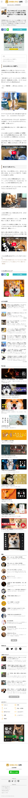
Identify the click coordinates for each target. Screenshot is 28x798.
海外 (18, 704)
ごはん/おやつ (20, 711)
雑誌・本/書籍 (20, 708)
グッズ (5, 708)
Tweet (5, 29)
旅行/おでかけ (7, 711)
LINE (8, 29)
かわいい (6, 704)
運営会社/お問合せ (5, 790)
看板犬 (5, 718)
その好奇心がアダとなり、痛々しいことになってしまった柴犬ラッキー (16, 658)
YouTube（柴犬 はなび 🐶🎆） (9, 110)
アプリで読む (19, 29)
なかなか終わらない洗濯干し (10, 59)
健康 (5, 715)
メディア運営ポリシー (6, 787)
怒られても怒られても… (8, 61)
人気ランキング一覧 (14, 696)
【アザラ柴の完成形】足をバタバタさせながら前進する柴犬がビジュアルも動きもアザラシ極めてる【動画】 (13, 261)
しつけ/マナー (20, 715)
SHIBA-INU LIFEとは (6, 786)
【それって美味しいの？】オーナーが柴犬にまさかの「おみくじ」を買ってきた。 (16, 682)
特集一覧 (14, 640)
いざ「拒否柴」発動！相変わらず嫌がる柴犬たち (16, 674)
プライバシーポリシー (6, 789)
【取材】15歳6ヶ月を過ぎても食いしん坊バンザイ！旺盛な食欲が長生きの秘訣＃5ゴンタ (16, 666)
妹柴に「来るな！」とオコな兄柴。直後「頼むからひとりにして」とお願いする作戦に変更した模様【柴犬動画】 (16, 689)
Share (2, 29)
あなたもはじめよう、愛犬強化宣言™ (14, 4)
